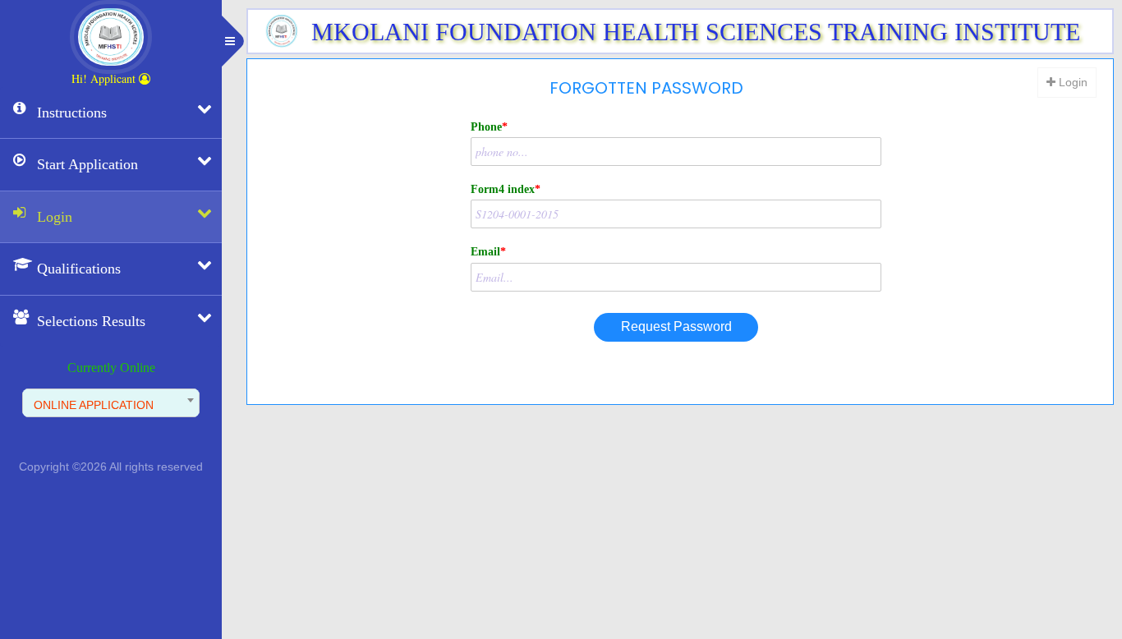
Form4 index (505, 189)
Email (488, 252)
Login (1071, 82)
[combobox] (111, 402)
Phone (489, 127)
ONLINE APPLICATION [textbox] (94, 404)
